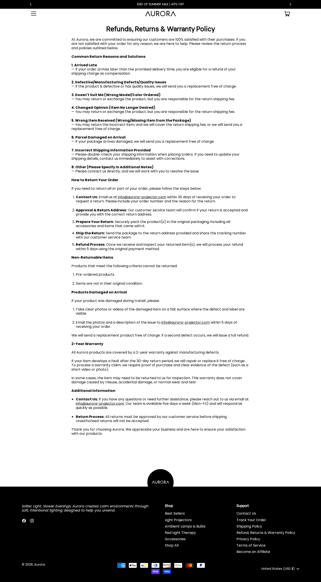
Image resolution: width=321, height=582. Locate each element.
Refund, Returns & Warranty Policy (265, 532)
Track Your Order (251, 519)
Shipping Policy (249, 526)
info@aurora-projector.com (142, 197)
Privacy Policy (248, 539)
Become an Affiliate (253, 551)
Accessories (175, 539)
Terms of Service (251, 545)
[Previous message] (30, 4)
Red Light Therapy (180, 532)
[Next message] (290, 4)
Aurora (39, 564)
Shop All (172, 545)
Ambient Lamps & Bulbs (185, 526)
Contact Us (246, 513)
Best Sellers (175, 513)
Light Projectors (178, 519)
